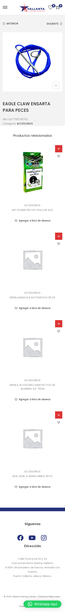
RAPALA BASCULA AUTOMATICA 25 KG (32, 297)
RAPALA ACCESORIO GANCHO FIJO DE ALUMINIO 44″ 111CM (32, 387)
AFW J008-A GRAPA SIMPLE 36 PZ (32, 476)
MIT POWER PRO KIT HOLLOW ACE (32, 210)
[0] (50, 7)
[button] (58, 156)
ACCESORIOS (25, 123)
